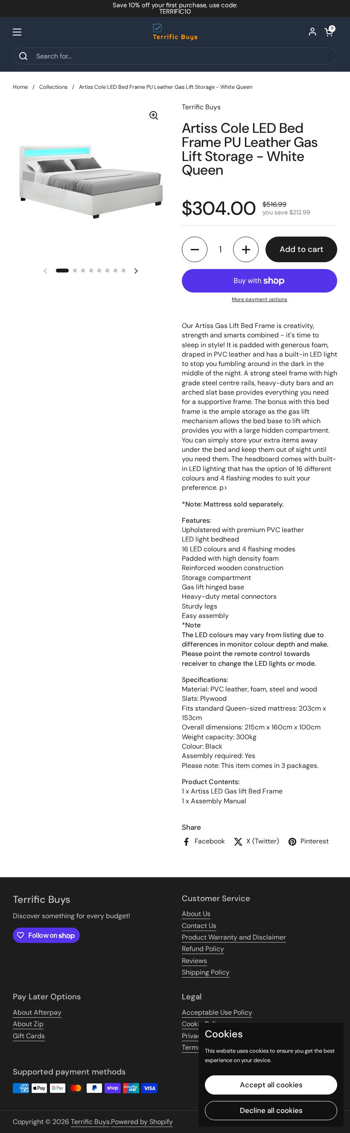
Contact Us (199, 925)
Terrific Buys (90, 1121)
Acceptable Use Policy (217, 1012)
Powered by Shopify (142, 1121)
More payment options (259, 299)
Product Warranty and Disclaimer (234, 937)
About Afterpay (37, 1012)
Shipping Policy (206, 972)
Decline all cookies (271, 1110)
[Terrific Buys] (175, 32)
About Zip (28, 1023)
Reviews (194, 960)
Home (20, 87)
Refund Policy (203, 948)
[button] (328, 32)
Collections (53, 87)
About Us (196, 913)
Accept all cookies (271, 1084)
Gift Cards (29, 1035)
